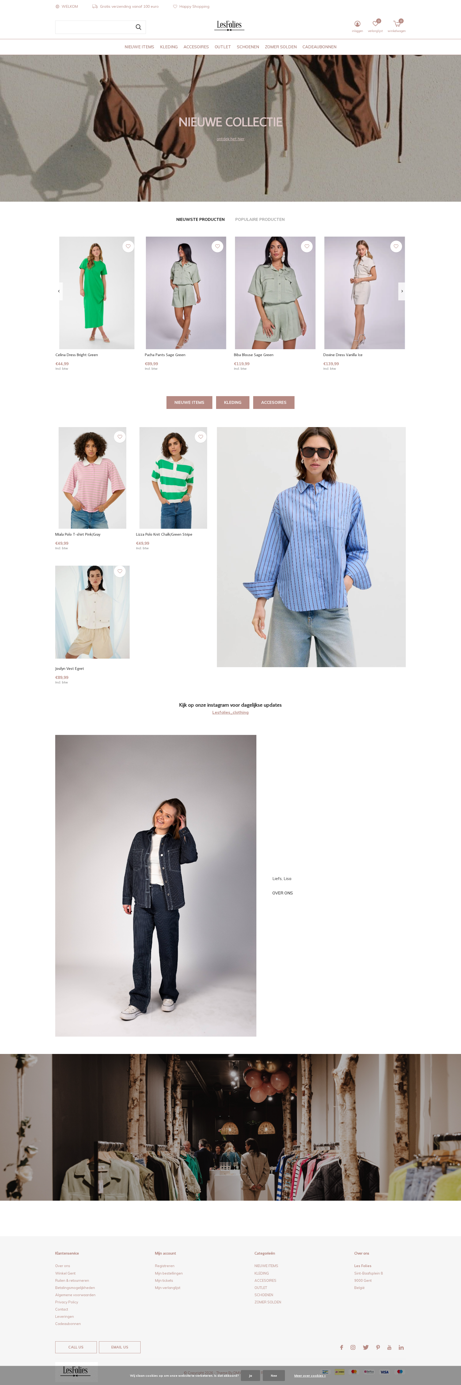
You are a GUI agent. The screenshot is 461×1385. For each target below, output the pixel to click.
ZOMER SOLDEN (281, 46)
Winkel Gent (65, 1273)
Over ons (282, 893)
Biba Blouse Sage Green (253, 354)
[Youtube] (389, 1347)
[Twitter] (366, 1347)
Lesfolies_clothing (230, 712)
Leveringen (64, 1316)
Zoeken (138, 27)
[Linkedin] (401, 1347)
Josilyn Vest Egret (69, 668)
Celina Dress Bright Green (76, 354)
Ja (250, 1376)
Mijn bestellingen (169, 1273)
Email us (119, 1347)
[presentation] (59, 291)
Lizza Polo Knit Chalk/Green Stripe (164, 534)
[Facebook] (341, 1347)
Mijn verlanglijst (167, 1287)
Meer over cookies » (310, 1376)
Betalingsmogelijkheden (75, 1287)
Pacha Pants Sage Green (165, 354)
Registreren (164, 1266)
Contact (61, 1309)
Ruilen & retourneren (72, 1280)
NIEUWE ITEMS (139, 46)
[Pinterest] (378, 1347)
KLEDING (169, 46)
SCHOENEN (248, 46)
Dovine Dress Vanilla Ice (343, 354)
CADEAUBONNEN (319, 46)
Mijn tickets (164, 1280)
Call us (76, 1347)
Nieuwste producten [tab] (200, 219)
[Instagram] (353, 1347)
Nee (274, 1376)
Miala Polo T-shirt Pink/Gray (77, 534)
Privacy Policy (66, 1302)
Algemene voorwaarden (75, 1295)
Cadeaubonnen (68, 1324)
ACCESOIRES (196, 46)
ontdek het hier (230, 138)
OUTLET (223, 46)
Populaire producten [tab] (260, 219)
